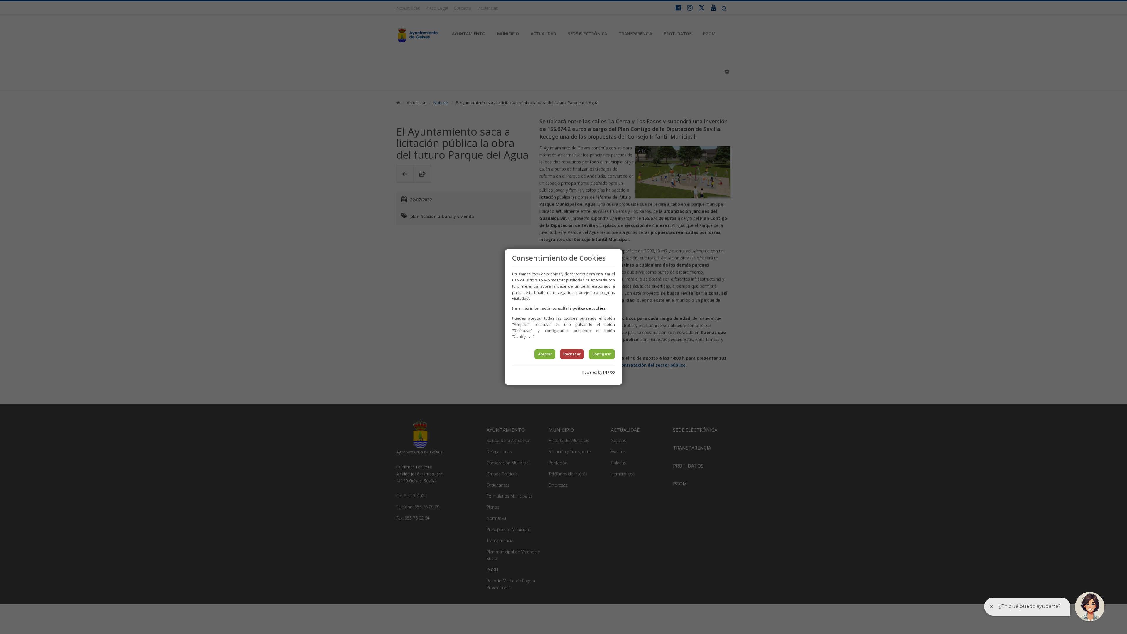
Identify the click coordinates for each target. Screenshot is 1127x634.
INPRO (609, 372)
